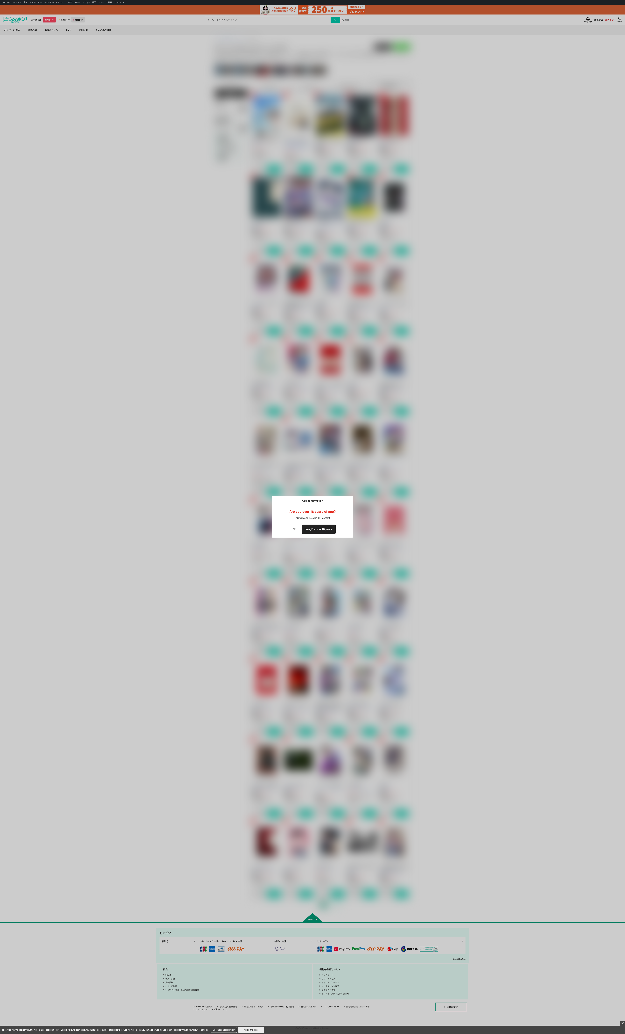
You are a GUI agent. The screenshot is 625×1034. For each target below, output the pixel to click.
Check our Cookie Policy (224, 1029)
